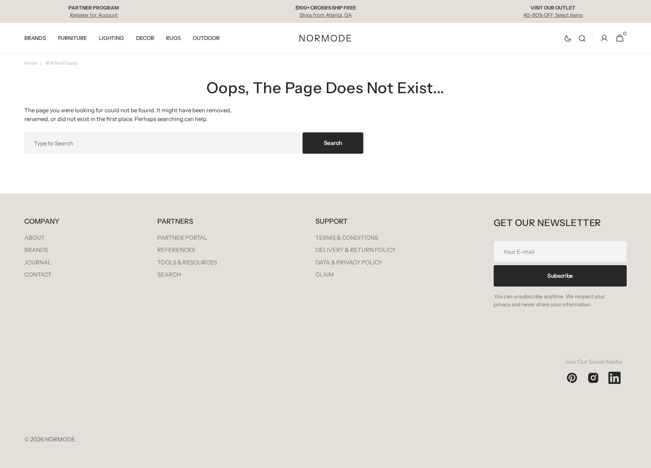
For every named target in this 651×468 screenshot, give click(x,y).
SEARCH (169, 274)
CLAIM (324, 274)
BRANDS (36, 249)
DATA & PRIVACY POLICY (348, 262)
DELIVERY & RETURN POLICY (355, 249)
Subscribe (560, 275)
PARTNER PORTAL (182, 237)
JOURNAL (37, 262)
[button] (582, 38)
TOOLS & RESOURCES (187, 262)
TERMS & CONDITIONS (346, 237)
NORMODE (60, 439)
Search (333, 142)
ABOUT (34, 237)
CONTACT (38, 274)
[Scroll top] (642, 459)
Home (30, 63)
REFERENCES (176, 249)
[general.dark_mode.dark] (568, 38)
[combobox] (161, 143)
